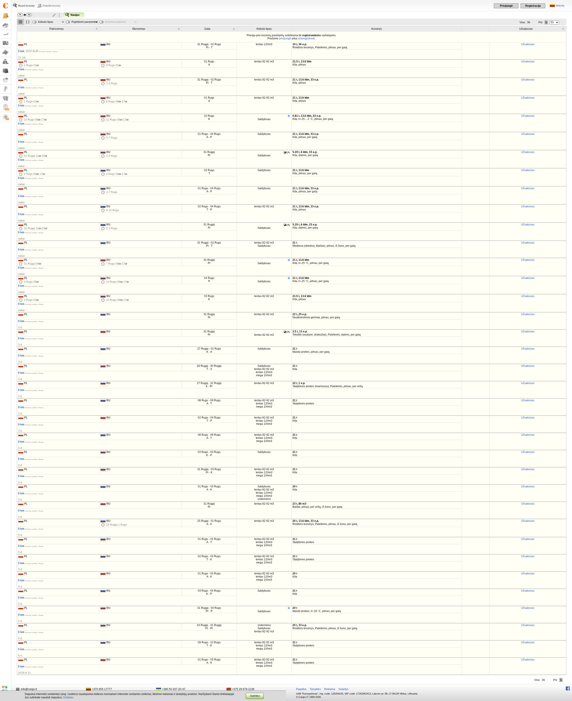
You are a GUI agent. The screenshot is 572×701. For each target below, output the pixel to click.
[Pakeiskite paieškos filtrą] (54, 15)
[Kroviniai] (5, 15)
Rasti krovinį (26, 5)
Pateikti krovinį (51, 5)
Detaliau (68, 697)
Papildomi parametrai (85, 21)
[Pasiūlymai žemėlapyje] (28, 22)
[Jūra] (5, 25)
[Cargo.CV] (5, 107)
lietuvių (560, 5)
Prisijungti (506, 5)
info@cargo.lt (29, 689)
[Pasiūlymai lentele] (20, 22)
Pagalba (301, 689)
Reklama (329, 689)
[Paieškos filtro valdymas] (59, 15)
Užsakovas (527, 44)
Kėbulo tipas (45, 21)
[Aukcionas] (5, 89)
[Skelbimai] (5, 80)
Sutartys (343, 689)
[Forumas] (5, 61)
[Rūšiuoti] (96, 28)
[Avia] (5, 34)
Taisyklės (315, 689)
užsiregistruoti (306, 38)
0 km (21, 51)
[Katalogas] (5, 70)
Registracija (533, 5)
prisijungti (285, 38)
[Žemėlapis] (5, 52)
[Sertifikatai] (5, 98)
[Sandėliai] (5, 116)
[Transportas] (5, 43)
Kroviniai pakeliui (115, 21)
